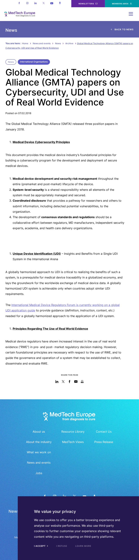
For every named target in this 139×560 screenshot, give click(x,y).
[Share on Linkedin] (57, 381)
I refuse (61, 546)
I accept (40, 546)
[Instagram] (27, 3)
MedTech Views (73, 442)
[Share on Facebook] (69, 381)
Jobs (38, 473)
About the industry (39, 442)
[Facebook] (19, 3)
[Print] (82, 381)
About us (39, 431)
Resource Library (73, 431)
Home (25, 43)
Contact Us (103, 431)
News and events (41, 43)
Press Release (103, 442)
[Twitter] (43, 3)
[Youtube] (52, 3)
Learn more (83, 546)
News (58, 43)
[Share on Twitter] (63, 381)
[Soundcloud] (60, 3)
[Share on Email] (76, 381)
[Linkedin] (35, 3)
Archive (69, 43)
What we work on (39, 452)
